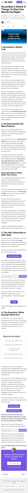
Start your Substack (10, 486)
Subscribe (19, 2)
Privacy (14, 481)
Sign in (25, 2)
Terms (18, 481)
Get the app (21, 486)
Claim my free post (14, 463)
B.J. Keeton (7, 21)
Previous (6, 474)
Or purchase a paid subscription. (14, 467)
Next (23, 474)
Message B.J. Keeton (15, 410)
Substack (6, 490)
